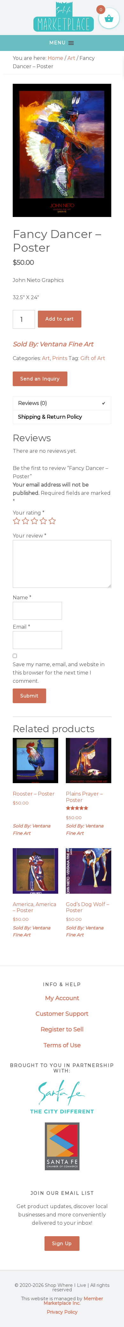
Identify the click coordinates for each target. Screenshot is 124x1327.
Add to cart (59, 319)
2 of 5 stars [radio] (25, 521)
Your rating (29, 513)
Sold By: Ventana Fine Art (53, 344)
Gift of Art (92, 358)
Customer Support (62, 1013)
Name (22, 598)
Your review (29, 536)
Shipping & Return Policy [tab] (50, 417)
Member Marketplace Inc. (73, 1301)
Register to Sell (62, 1029)
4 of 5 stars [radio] (43, 521)
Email (21, 627)
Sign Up (62, 1243)
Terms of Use (62, 1045)
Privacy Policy (62, 1312)
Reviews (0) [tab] (32, 403)
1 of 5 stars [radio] (16, 521)
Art (71, 58)
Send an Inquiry (40, 379)
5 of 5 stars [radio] (52, 521)
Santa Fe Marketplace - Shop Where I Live (64, 17)
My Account (62, 998)
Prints (59, 358)
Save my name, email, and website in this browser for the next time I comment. (59, 672)
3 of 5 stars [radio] (34, 521)
